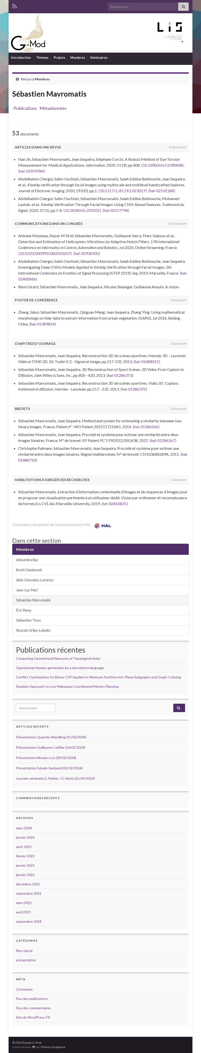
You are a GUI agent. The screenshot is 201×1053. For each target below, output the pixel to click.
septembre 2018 (28, 921)
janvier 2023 (25, 865)
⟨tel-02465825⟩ (114, 503)
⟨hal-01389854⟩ (42, 324)
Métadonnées (53, 108)
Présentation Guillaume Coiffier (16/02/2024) (50, 747)
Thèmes (42, 57)
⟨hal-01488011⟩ (146, 361)
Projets (59, 57)
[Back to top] (190, 1042)
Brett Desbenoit (29, 570)
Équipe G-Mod (100, 33)
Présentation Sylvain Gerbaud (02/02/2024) (49, 768)
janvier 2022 (25, 875)
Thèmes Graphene (52, 1047)
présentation (26, 960)
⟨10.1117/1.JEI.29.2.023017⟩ (122, 190)
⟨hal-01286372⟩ (133, 389)
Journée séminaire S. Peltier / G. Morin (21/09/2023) (55, 778)
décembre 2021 (28, 884)
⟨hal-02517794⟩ (115, 210)
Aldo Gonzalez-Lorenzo (35, 580)
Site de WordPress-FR (33, 1017)
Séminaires (99, 57)
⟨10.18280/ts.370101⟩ (82, 210)
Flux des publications (32, 998)
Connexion (24, 989)
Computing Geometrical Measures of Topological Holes (58, 658)
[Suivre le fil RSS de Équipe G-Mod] (14, 5)
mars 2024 (24, 828)
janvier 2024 (25, 837)
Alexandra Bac (27, 560)
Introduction (21, 57)
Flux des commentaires (33, 1008)
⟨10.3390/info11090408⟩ (162, 165)
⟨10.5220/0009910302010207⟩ (45, 253)
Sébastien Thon (28, 620)
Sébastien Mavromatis (33, 600)
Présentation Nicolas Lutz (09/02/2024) (46, 758)
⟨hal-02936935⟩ (86, 253)
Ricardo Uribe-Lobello (33, 630)
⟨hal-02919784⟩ (31, 171)
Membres (77, 57)
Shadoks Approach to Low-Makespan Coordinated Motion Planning (67, 686)
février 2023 (25, 856)
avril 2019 (23, 912)
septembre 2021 (28, 893)
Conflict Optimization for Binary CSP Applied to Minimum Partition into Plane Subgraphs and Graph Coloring (98, 677)
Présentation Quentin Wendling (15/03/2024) (51, 737)
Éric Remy (23, 610)
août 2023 (24, 847)
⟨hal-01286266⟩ (146, 426)
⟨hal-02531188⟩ (161, 190)
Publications (25, 108)
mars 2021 (24, 903)
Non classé (24, 951)
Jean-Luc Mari (27, 590)
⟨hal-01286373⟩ (119, 375)
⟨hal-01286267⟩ (163, 440)
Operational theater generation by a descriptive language (60, 668)
